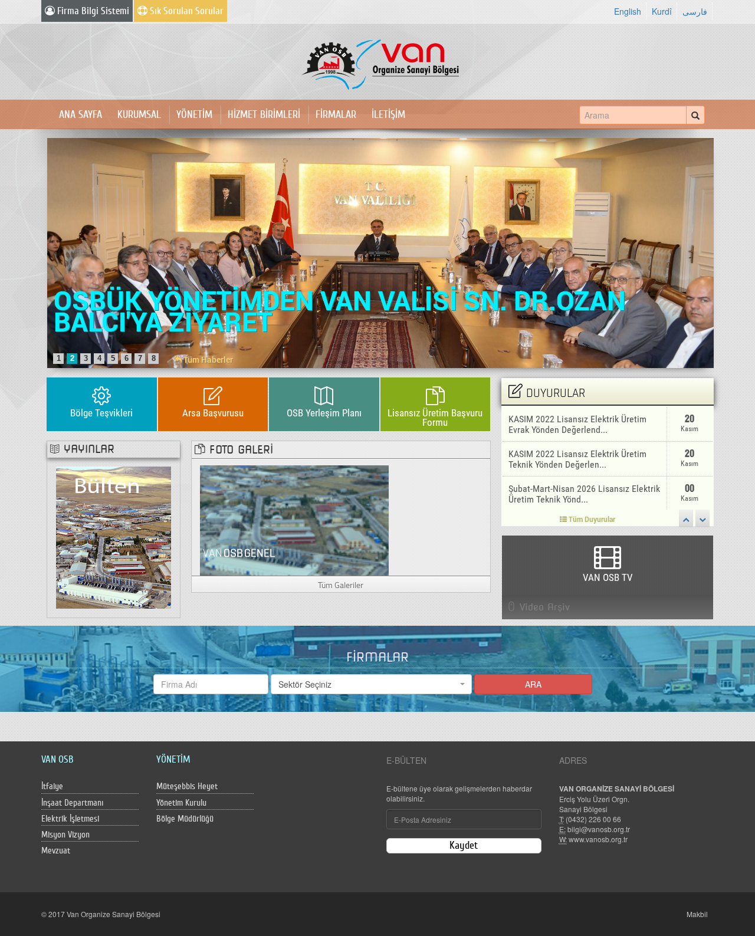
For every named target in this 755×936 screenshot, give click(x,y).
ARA (533, 684)
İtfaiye (52, 786)
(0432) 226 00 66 (593, 819)
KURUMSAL (139, 115)
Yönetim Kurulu (181, 803)
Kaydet (463, 845)
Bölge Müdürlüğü (185, 819)
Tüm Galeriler (340, 585)
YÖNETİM (194, 115)
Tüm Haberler (207, 359)
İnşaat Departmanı (72, 803)
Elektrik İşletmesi (70, 819)
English (627, 11)
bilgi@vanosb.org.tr (598, 829)
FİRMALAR (336, 115)
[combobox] (371, 684)
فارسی (694, 11)
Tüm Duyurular (591, 519)
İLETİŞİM (388, 115)
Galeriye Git (294, 520)
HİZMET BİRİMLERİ (264, 115)
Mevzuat (55, 851)
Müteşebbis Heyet (187, 786)
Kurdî (662, 11)
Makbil (697, 914)
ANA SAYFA (80, 115)
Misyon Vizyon (65, 835)
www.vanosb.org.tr (598, 839)
